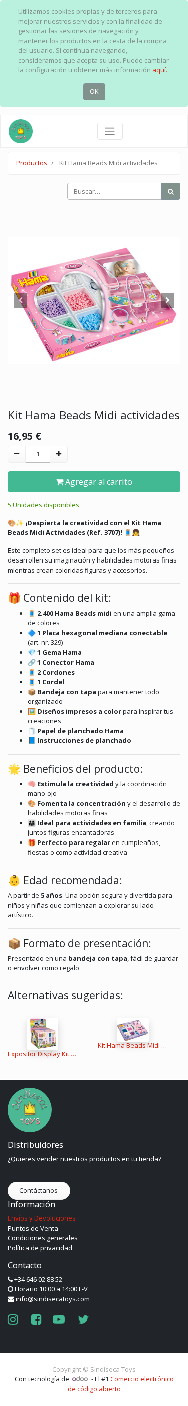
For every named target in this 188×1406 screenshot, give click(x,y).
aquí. (159, 69)
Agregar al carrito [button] (97, 481)
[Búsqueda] (170, 191)
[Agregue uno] (59, 454)
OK (94, 91)
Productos (31, 162)
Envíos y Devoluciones (42, 1218)
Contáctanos (39, 1190)
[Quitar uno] (17, 454)
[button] (21, 300)
